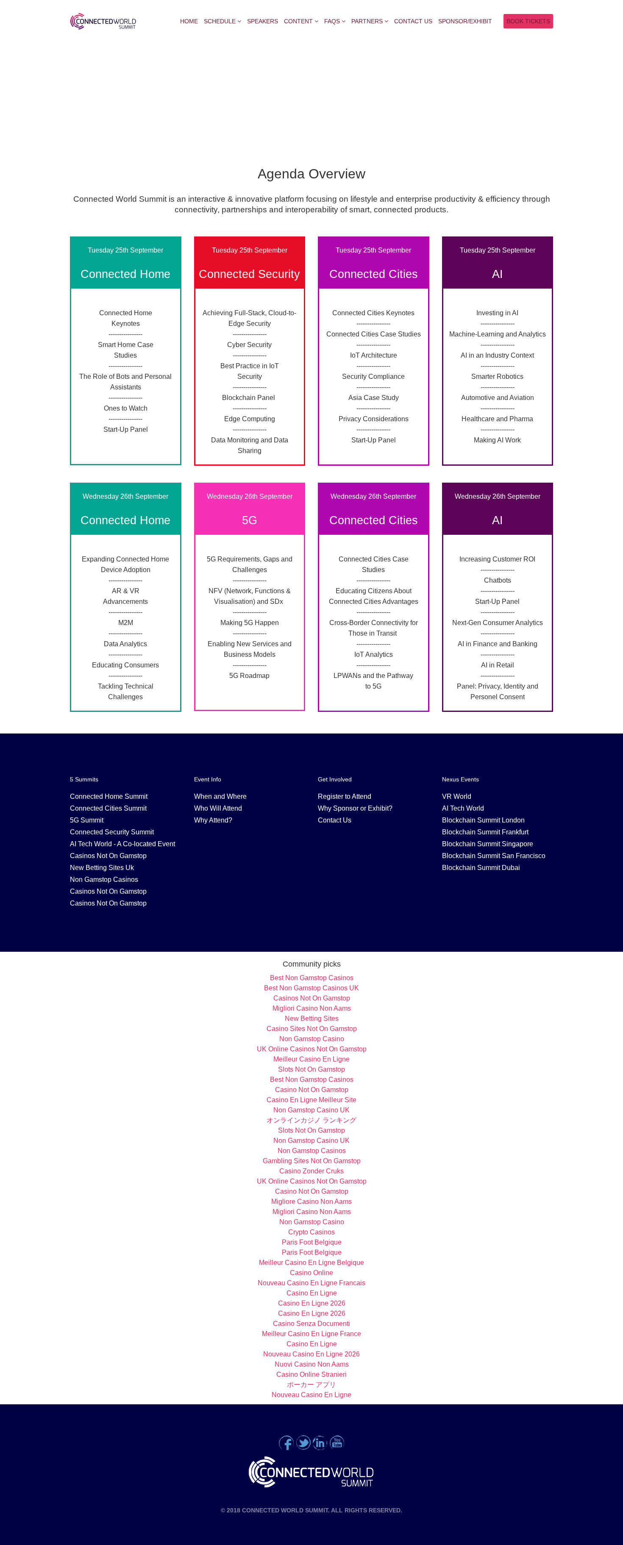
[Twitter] (303, 1442)
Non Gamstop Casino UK (311, 1110)
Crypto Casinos (311, 1232)
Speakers (262, 21)
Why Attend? (213, 820)
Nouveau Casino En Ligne (311, 1394)
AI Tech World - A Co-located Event (122, 844)
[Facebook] (286, 1442)
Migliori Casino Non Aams (312, 1008)
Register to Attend (344, 796)
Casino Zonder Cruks (311, 1171)
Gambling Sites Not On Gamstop (312, 1160)
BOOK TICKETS (528, 21)
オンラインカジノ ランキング (311, 1120)
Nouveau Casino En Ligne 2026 (311, 1354)
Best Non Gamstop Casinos (311, 977)
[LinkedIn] (320, 1442)
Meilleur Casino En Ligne (311, 1059)
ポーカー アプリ (311, 1384)
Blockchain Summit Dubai (481, 867)
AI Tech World (463, 808)
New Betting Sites (312, 1018)
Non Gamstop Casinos (104, 879)
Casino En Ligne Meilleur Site (311, 1099)
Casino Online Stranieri (311, 1374)
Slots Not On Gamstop (311, 1069)
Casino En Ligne (311, 1293)
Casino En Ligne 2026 (311, 1303)
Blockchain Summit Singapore (487, 844)
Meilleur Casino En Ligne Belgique (311, 1262)
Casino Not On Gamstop (311, 1089)
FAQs (332, 21)
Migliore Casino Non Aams (311, 1201)
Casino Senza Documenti (311, 1323)
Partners (367, 21)
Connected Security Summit (112, 832)
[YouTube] (336, 1442)
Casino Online (311, 1272)
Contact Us (413, 21)
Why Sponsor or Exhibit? (355, 808)
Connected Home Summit (108, 796)
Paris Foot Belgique (312, 1242)
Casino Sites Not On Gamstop (312, 1028)
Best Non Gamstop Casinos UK (311, 988)
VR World (456, 796)
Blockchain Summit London (483, 820)
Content (298, 21)
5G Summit (86, 820)
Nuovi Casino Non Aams (312, 1364)
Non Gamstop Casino (311, 1038)
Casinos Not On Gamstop (108, 855)
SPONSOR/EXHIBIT (465, 21)
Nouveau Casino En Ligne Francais (311, 1283)
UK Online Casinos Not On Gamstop (312, 1049)
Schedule (220, 21)
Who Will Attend (218, 808)
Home (189, 21)
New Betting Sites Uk (102, 867)
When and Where (220, 796)
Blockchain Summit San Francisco (493, 855)
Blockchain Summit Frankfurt (485, 832)
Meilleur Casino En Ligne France (311, 1333)
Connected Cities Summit (108, 808)
